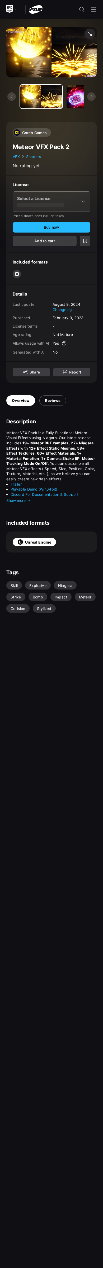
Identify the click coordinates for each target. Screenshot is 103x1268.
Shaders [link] (33, 156)
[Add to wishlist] (85, 241)
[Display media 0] (41, 96)
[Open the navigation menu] (93, 9)
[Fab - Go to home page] (36, 9)
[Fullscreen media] (90, 34)
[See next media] (91, 96)
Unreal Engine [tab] (38, 542)
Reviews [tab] (52, 400)
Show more (16, 500)
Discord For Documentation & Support (44, 494)
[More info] (64, 343)
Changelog (62, 309)
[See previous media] (11, 96)
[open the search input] (82, 9)
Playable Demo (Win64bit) (34, 489)
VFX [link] (16, 156)
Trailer (16, 484)
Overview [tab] (21, 400)
